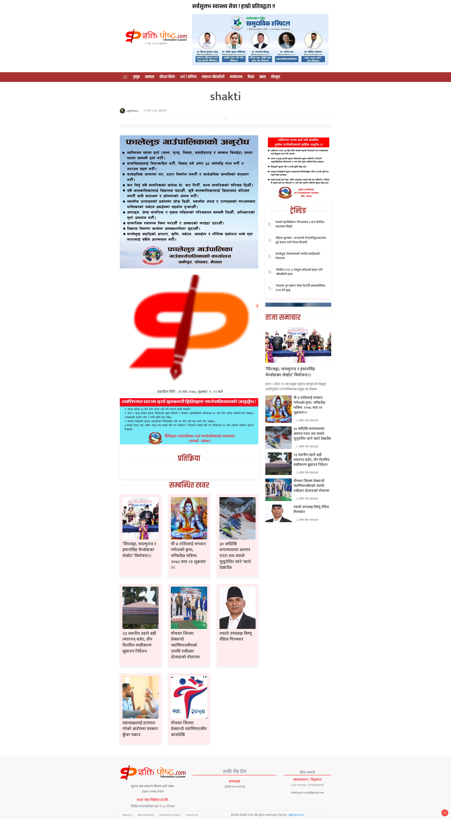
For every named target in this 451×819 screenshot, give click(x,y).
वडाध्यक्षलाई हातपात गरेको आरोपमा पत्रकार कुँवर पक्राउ (140, 728)
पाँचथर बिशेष (167, 77)
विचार (251, 77)
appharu (132, 110)
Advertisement (146, 815)
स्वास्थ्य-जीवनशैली (213, 77)
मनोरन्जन (236, 77)
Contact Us (192, 815)
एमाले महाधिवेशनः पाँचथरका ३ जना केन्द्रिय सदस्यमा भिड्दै (299, 224)
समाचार (149, 77)
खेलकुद (275, 77)
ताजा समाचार (283, 317)
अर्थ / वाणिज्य (188, 77)
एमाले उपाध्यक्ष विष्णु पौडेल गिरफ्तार (236, 636)
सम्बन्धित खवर (189, 485)
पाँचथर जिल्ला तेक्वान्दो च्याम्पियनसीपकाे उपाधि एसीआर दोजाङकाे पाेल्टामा (185, 645)
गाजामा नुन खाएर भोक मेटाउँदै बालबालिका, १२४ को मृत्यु (301, 288)
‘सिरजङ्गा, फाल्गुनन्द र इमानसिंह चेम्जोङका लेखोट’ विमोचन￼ (139, 549)
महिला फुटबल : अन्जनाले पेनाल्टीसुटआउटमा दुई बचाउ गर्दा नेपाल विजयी (301, 240)
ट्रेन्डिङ (298, 211)
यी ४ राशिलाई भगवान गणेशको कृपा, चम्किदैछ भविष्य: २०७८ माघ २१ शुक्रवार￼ (188, 555)
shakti (225, 97)
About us (127, 815)
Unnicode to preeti (169, 815)
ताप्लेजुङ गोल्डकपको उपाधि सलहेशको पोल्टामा (297, 256)
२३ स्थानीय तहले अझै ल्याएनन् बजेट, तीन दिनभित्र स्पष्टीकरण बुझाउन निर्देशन (139, 642)
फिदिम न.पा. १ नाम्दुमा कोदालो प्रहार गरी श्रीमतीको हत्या (299, 272)
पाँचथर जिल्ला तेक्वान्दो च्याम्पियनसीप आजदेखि (189, 728)
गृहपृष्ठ (136, 77)
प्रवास (263, 77)
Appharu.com (296, 814)
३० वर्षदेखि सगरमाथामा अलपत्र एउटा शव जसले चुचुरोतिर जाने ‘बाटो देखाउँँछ (235, 555)
